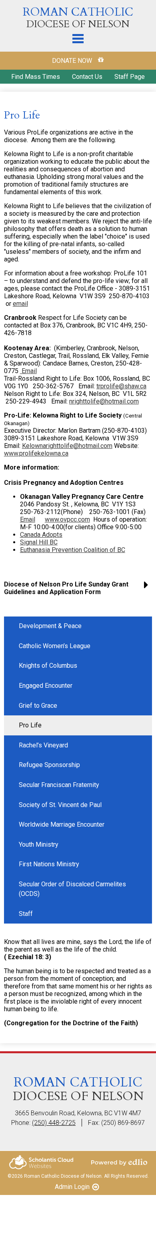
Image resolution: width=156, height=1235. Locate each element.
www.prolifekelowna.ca (36, 453)
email (20, 303)
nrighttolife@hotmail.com (104, 401)
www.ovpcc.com (67, 519)
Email (28, 371)
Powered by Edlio (119, 1162)
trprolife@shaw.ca (121, 386)
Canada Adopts (41, 534)
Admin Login (72, 1187)
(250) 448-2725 (54, 1123)
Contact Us (87, 76)
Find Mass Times (35, 76)
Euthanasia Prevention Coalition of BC (72, 550)
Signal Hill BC (39, 542)
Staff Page (129, 76)
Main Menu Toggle (78, 38)
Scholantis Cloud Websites (41, 1162)
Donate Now (73, 60)
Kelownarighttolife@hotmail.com (67, 446)
